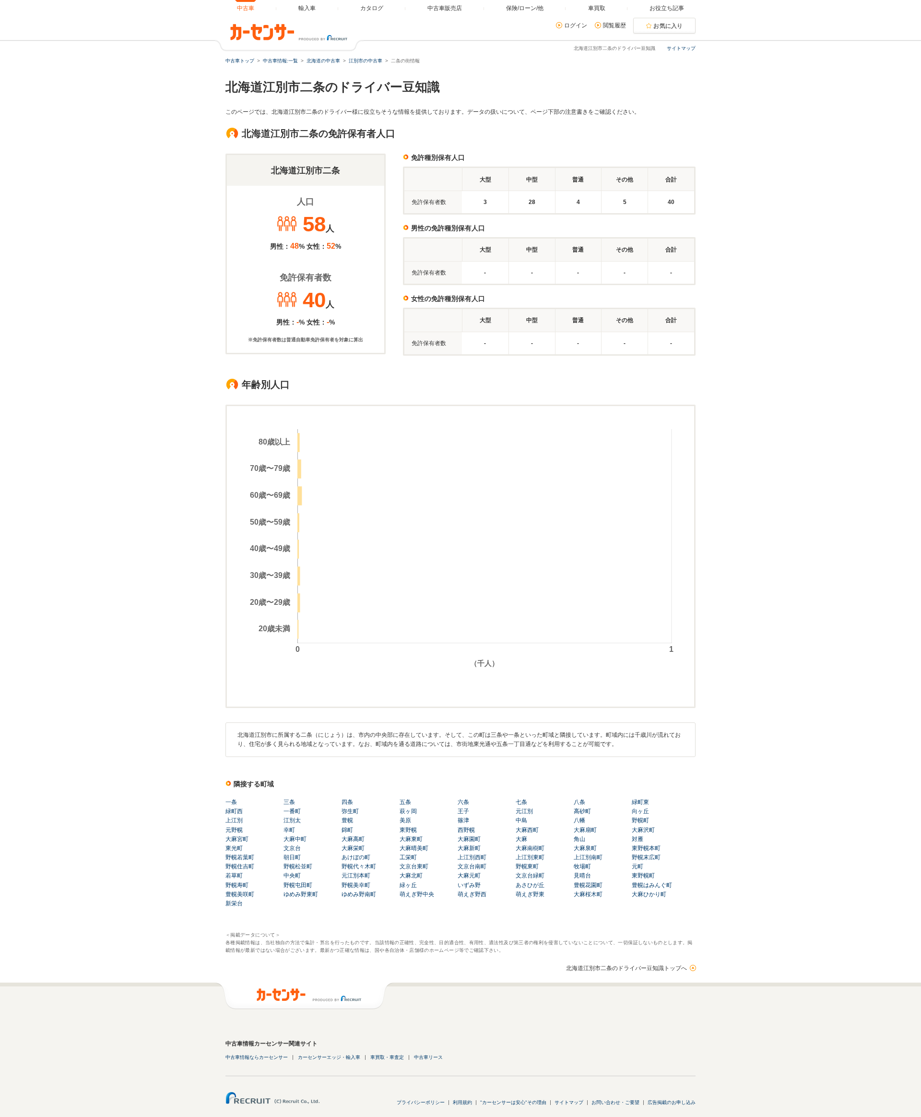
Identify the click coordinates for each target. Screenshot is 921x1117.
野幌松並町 (297, 866)
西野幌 (466, 830)
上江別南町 (588, 857)
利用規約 (462, 1102)
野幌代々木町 (359, 866)
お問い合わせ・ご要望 (615, 1102)
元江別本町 (356, 875)
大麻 (521, 839)
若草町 (234, 875)
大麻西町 (527, 830)
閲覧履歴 (614, 25)
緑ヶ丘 (408, 885)
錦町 (347, 830)
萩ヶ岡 (408, 811)
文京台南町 (472, 866)
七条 (521, 802)
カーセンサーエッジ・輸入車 (329, 1057)
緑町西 (234, 811)
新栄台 (234, 903)
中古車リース (428, 1057)
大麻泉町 (585, 848)
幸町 (289, 830)
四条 (347, 802)
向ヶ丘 (640, 811)
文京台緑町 (530, 875)
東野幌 (408, 830)
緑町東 (640, 802)
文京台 (292, 848)
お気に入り (668, 26)
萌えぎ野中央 (417, 894)
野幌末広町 (646, 857)
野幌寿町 (236, 885)
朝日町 (292, 857)
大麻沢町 (643, 830)
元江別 (524, 811)
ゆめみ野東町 (300, 894)
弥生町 (350, 811)
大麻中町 (295, 839)
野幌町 (640, 820)
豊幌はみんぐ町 (652, 885)
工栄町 (408, 857)
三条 (289, 802)
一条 (231, 802)
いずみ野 (469, 885)
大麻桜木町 (588, 894)
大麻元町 (469, 875)
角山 (579, 839)
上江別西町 (472, 857)
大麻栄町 (353, 848)
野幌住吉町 (239, 866)
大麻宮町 (236, 839)
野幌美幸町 (356, 885)
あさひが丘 (530, 885)
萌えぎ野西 (472, 894)
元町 (637, 866)
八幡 (579, 820)
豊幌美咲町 (239, 894)
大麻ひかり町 (649, 894)
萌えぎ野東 (530, 894)
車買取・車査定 (387, 1057)
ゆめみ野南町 (359, 894)
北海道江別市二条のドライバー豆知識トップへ (626, 968)
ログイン (575, 25)
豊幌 (347, 820)
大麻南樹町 (530, 848)
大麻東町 (411, 839)
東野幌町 (643, 875)
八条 (579, 802)
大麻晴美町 (414, 848)
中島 (521, 820)
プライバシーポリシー (421, 1102)
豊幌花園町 (588, 885)
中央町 (292, 875)
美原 (405, 820)
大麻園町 (469, 839)
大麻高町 (353, 839)
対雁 (637, 839)
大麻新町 (469, 848)
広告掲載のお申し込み (672, 1102)
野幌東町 (527, 866)
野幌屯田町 (297, 885)
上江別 (234, 820)
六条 (463, 802)
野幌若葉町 (239, 857)
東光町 (234, 848)
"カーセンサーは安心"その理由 (513, 1102)
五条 (405, 802)
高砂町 (582, 811)
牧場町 (582, 866)
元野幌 (234, 830)
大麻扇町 (585, 830)
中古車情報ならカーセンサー (256, 1057)
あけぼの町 (356, 857)
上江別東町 (530, 857)
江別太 (292, 820)
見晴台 (582, 875)
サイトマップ (681, 48)
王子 (463, 811)
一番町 (292, 811)
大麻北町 (411, 875)
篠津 (463, 820)
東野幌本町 (646, 848)
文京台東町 (414, 866)
